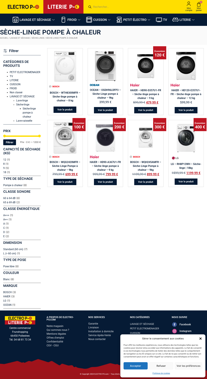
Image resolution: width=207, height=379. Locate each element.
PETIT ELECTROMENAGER (25, 72)
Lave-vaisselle (24, 120)
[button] (200, 338)
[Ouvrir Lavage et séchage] (53, 19)
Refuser (161, 365)
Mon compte (188, 9)
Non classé (16, 92)
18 (4, 172)
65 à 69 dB (9, 202)
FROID (13, 88)
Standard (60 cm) (13, 249)
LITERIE (14, 80)
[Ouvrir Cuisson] (109, 19)
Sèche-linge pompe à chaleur (29, 112)
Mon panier (199, 9)
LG (4, 300)
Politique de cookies (161, 373)
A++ (5, 219)
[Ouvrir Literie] (193, 19)
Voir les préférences (188, 365)
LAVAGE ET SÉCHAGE (20, 38)
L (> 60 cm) (9, 253)
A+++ (6, 215)
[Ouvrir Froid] (79, 19)
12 (4, 159)
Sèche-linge (38, 38)
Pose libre (8, 266)
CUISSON (15, 84)
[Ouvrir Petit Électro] (149, 19)
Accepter (135, 365)
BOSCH (7, 292)
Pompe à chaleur (12, 185)
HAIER (6, 296)
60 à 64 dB (9, 198)
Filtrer (9, 142)
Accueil (4, 38)
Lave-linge (22, 100)
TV (11, 76)
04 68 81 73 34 (22, 339)
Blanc (6, 279)
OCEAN (7, 304)
